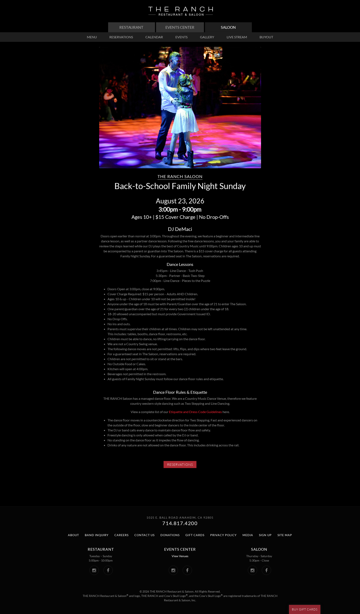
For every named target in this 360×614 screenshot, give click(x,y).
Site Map (285, 535)
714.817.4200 (180, 523)
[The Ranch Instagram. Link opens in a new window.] (94, 570)
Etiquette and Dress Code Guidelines (195, 412)
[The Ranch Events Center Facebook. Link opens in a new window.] (187, 570)
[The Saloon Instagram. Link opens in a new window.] (252, 570)
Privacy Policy (223, 535)
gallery (207, 37)
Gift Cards (194, 535)
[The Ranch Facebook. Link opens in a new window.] (108, 570)
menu (92, 37)
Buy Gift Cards (305, 609)
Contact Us (144, 535)
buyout (266, 37)
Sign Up (265, 535)
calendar (154, 37)
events (181, 37)
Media (247, 535)
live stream (237, 37)
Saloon (228, 27)
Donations (170, 535)
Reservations (181, 465)
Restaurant (131, 27)
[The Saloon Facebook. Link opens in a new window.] (266, 570)
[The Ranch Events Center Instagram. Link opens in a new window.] (173, 570)
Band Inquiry (97, 535)
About (73, 535)
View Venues (180, 556)
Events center (180, 549)
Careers (121, 535)
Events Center (179, 27)
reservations (121, 37)
